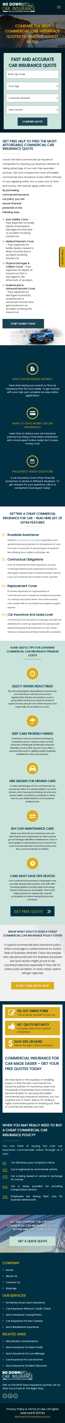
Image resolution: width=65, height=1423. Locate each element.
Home (9, 1270)
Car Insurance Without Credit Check (28, 1308)
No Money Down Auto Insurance (25, 1302)
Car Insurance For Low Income (24, 1359)
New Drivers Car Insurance (22, 1341)
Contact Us (13, 1282)
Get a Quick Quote (32, 1241)
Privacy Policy (15, 1409)
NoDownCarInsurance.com (32, 1417)
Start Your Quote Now (32, 985)
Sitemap (11, 1288)
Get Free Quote (29, 911)
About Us (11, 1276)
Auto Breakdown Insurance (22, 1327)
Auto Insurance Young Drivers (24, 1314)
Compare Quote (32, 121)
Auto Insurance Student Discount (26, 1365)
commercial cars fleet (29, 540)
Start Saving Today (23, 323)
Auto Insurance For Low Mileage (25, 1353)
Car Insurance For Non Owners (24, 1321)
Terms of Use (36, 1409)
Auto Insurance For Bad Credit (24, 1347)
